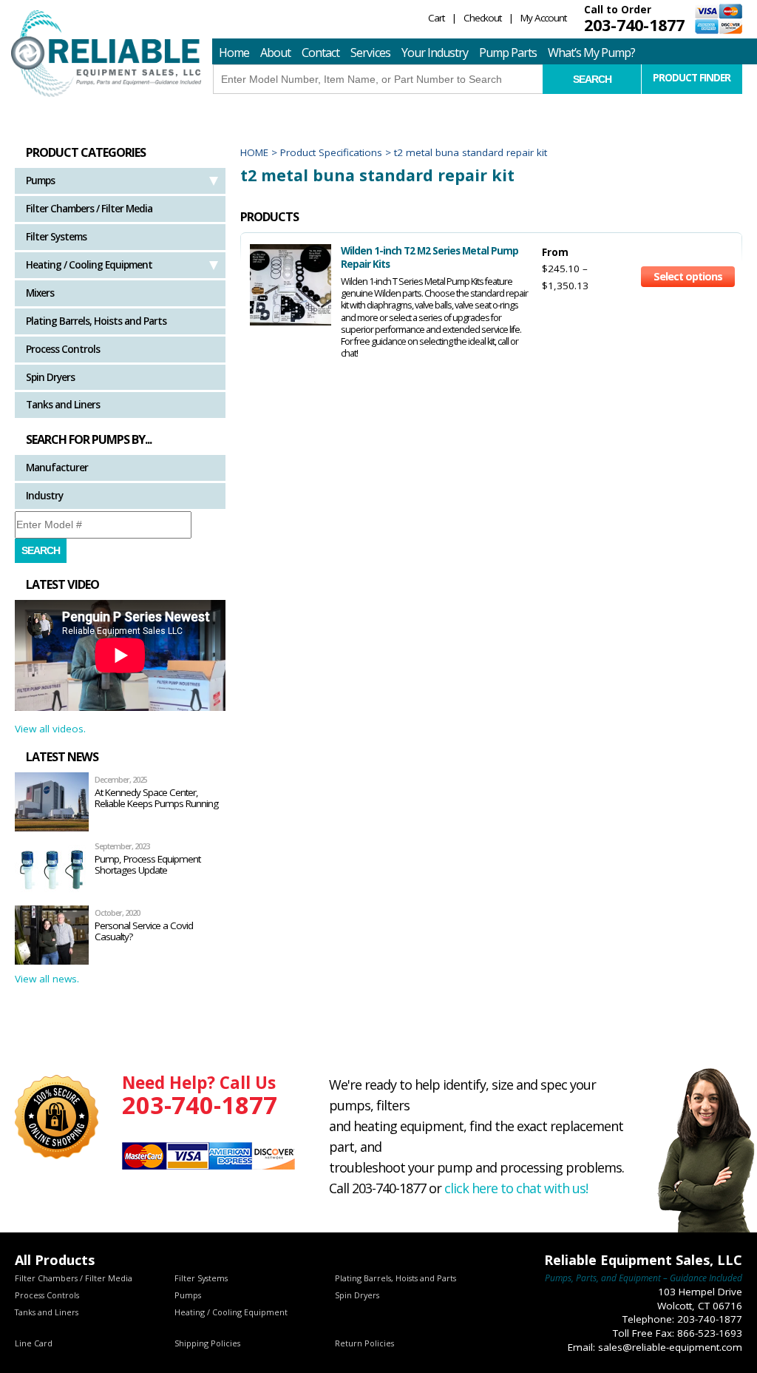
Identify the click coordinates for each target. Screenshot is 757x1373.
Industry (44, 495)
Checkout (482, 17)
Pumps (40, 180)
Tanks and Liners (63, 404)
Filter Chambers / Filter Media (89, 208)
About (275, 52)
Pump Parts (508, 52)
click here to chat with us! (516, 1188)
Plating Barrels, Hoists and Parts (96, 321)
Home (234, 52)
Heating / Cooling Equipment (89, 264)
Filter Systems (56, 236)
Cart (436, 17)
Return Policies (364, 1343)
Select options (688, 276)
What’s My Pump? (591, 52)
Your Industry (434, 52)
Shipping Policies (207, 1343)
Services (370, 52)
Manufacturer (57, 467)
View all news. (47, 978)
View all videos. (50, 728)
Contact (320, 52)
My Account (543, 17)
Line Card (33, 1343)
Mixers (40, 293)
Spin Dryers (50, 377)
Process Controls (63, 349)
